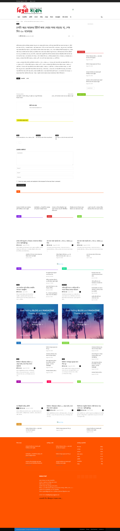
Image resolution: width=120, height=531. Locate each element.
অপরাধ (18, 359)
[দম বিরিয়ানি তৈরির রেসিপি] (29, 394)
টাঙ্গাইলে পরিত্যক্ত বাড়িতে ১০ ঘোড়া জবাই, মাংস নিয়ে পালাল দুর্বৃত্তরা (24, 364)
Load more (89, 88)
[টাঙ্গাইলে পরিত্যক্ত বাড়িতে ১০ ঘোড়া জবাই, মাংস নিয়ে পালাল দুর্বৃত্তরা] (81, 58)
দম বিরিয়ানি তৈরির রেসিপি (23, 406)
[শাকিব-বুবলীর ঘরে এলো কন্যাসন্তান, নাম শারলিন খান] (87, 282)
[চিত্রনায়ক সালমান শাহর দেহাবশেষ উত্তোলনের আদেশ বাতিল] (87, 274)
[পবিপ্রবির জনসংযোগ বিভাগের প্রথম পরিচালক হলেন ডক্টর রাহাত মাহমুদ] (78, 200)
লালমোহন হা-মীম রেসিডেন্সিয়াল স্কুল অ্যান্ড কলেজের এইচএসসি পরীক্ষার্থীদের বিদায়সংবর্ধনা (59, 208)
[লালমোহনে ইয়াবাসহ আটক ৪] (42, 372)
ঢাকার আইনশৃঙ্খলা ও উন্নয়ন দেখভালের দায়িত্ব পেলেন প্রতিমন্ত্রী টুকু (97, 355)
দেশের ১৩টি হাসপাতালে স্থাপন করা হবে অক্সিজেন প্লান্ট (62, 96)
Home (17, 21)
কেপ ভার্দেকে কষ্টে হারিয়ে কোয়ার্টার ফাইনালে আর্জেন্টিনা (25, 289)
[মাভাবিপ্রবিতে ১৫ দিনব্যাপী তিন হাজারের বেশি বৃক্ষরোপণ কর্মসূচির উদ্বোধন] (42, 200)
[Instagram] (96, 1)
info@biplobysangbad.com (52, 495)
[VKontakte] (94, 476)
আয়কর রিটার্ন (23, 78)
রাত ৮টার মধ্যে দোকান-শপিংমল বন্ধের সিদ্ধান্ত (44, 137)
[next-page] (20, 143)
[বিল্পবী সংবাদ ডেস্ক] (17, 36)
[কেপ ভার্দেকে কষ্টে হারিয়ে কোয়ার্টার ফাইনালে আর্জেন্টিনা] (25, 278)
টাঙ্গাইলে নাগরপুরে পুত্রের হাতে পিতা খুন (93, 64)
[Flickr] (86, 476)
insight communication (44, 529)
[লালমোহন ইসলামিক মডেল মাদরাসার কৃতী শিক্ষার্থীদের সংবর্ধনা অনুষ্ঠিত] (81, 74)
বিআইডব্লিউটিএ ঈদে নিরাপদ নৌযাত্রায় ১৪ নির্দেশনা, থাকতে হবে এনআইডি (97, 289)
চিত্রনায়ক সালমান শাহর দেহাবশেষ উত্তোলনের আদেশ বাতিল (97, 274)
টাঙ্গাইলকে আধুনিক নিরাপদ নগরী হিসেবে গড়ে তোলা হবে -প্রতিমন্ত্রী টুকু (89, 407)
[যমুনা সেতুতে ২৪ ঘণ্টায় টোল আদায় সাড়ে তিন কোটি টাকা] (64, 130)
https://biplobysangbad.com (35, 107)
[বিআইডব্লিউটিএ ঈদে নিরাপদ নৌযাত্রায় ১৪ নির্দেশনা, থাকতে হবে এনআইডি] (87, 289)
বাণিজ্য (22, 21)
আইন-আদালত (38, 135)
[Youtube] (103, 1)
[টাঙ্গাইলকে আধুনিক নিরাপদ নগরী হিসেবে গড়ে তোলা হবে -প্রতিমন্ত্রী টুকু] (90, 394)
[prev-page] (17, 143)
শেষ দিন (27, 78)
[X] (98, 1)
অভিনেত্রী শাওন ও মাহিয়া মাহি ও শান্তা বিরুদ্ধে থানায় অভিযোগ (71, 289)
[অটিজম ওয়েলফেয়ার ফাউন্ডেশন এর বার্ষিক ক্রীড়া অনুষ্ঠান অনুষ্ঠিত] (42, 281)
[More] (62, 40)
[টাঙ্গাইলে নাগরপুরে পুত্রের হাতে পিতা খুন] (81, 66)
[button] (102, 17)
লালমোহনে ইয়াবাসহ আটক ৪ (51, 370)
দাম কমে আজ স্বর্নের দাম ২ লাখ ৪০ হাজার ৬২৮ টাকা (25, 137)
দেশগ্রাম (57, 135)
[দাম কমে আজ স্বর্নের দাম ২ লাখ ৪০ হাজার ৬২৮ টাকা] (25, 130)
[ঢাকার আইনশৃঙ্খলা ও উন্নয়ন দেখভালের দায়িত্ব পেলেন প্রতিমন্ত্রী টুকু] (29, 229)
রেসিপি (18, 408)
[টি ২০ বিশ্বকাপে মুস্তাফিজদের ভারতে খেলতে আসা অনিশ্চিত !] (42, 294)
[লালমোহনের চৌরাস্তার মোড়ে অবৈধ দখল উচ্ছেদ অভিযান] (42, 355)
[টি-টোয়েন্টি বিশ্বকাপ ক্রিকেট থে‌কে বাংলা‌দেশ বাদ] (42, 274)
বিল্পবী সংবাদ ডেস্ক (22, 36)
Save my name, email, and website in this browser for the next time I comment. (39, 181)
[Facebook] (94, 1)
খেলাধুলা (18, 284)
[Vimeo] (100, 1)
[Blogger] (78, 476)
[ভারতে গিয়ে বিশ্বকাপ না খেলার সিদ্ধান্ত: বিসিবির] (42, 287)
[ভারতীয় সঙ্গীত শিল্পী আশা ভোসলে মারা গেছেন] (87, 297)
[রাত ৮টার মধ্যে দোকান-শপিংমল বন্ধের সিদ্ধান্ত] (45, 130)
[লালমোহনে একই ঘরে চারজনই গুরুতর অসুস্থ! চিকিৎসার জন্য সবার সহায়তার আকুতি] (81, 82)
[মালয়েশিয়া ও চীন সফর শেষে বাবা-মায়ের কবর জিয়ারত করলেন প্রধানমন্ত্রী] (20, 256)
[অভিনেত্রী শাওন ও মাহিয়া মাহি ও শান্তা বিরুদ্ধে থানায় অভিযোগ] (71, 278)
